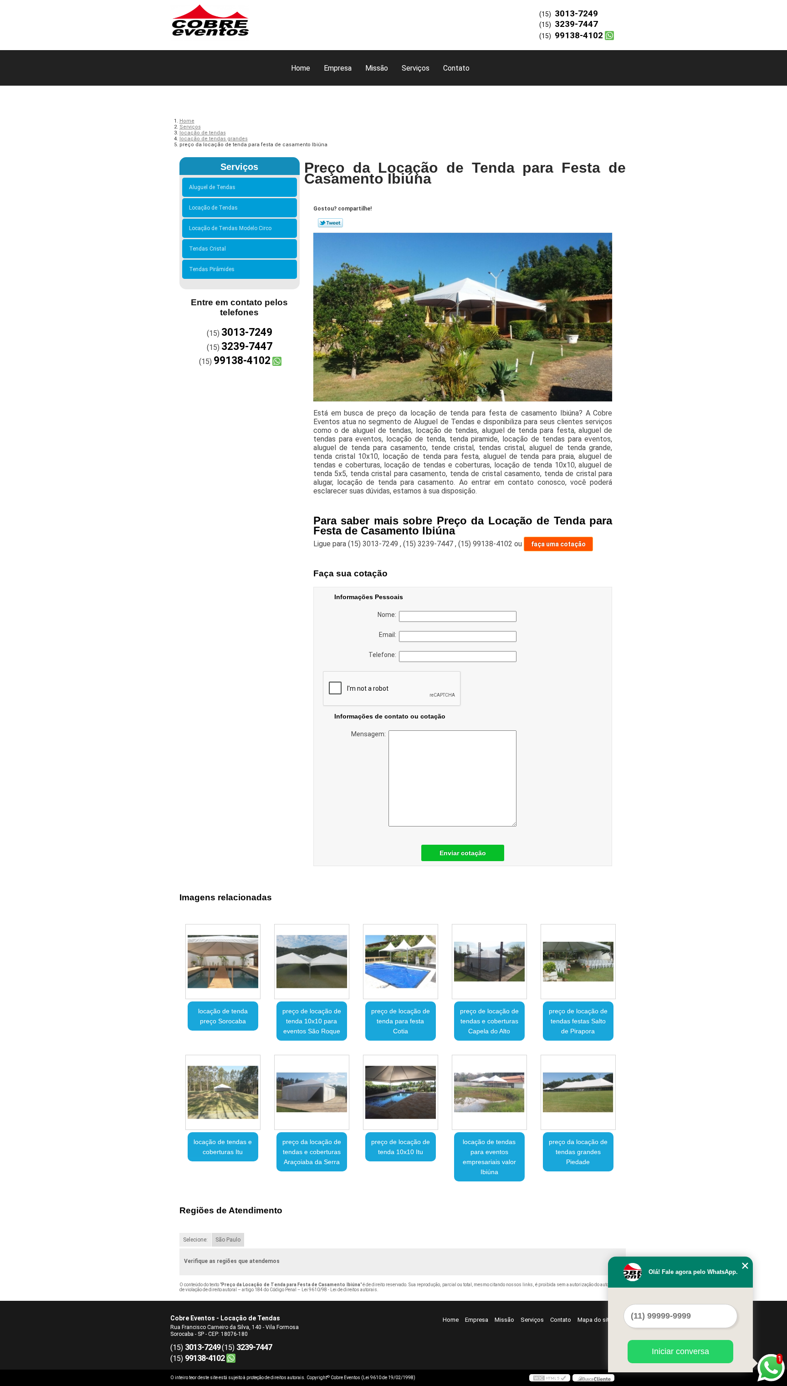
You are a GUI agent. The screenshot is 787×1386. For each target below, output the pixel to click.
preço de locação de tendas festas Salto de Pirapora (578, 1021)
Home (300, 68)
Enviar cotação (462, 853)
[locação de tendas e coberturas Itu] (223, 1092)
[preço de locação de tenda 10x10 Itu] (400, 1092)
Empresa (338, 68)
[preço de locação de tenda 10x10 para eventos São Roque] (311, 961)
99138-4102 (579, 35)
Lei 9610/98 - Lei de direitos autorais (339, 1289)
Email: (389, 634)
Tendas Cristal (207, 249)
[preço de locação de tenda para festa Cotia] (400, 961)
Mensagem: (369, 734)
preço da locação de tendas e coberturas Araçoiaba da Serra (311, 1151)
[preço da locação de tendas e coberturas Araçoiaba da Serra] (311, 1092)
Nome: (388, 614)
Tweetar (330, 222)
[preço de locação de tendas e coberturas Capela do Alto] (489, 961)
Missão (376, 68)
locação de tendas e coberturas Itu (223, 1146)
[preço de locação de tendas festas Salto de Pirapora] (578, 961)
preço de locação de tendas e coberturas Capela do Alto (489, 1021)
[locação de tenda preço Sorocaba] (223, 961)
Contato (456, 68)
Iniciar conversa (680, 1351)
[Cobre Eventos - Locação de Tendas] (222, 18)
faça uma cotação (558, 544)
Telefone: (383, 654)
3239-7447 (576, 24)
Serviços (415, 68)
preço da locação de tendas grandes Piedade (578, 1151)
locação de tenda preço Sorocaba (223, 1016)
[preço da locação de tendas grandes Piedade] (578, 1092)
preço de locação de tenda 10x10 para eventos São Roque (311, 1021)
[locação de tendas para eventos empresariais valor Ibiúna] (489, 1092)
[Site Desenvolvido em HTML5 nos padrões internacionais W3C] (549, 1377)
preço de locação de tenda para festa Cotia (400, 1021)
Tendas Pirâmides (212, 269)
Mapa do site (594, 1319)
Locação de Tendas (213, 208)
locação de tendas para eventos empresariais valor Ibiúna (489, 1157)
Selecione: (195, 1240)
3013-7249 (576, 13)
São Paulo (227, 1240)
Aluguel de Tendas (212, 187)
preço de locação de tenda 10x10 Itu (400, 1146)
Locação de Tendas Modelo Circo (230, 228)
